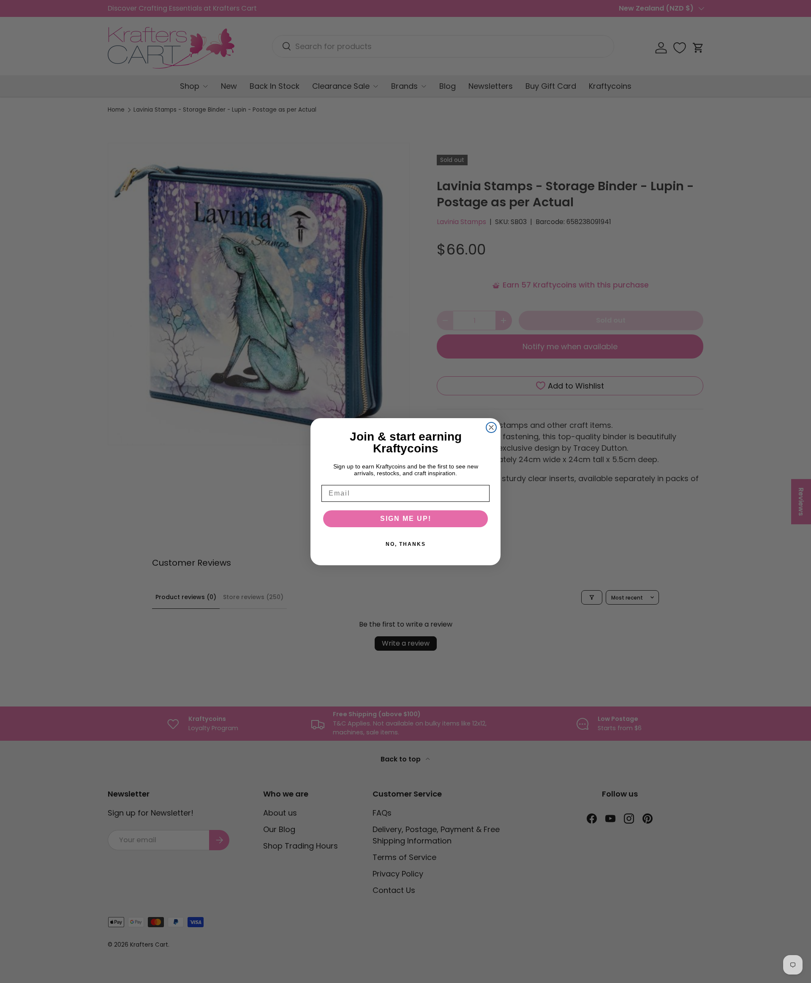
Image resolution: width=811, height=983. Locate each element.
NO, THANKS (406, 544)
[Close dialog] (491, 427)
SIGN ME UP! (405, 518)
